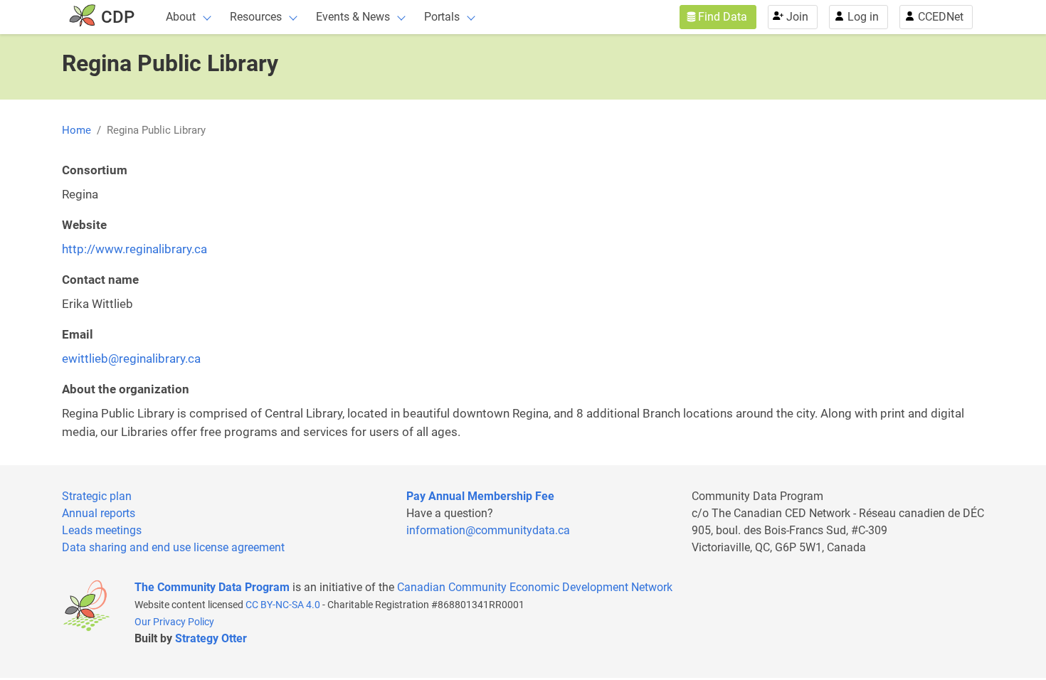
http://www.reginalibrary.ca (134, 249)
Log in (863, 16)
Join (797, 16)
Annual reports (98, 513)
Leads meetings (102, 530)
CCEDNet (940, 16)
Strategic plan (97, 496)
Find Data (722, 16)
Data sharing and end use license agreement (173, 547)
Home (76, 130)
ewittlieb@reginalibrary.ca (131, 358)
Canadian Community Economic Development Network (534, 587)
